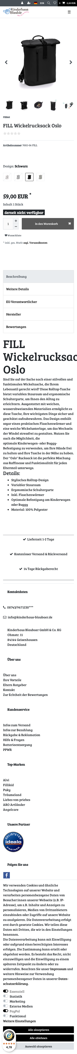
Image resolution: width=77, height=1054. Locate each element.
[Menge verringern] (16, 227)
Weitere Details (17, 289)
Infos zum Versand (16, 725)
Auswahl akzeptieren (38, 1046)
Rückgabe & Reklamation (21, 735)
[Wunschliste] (55, 3)
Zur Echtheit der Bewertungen (25, 694)
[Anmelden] (22, 3)
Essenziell (17, 991)
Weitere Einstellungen (19, 1021)
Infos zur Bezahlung (18, 730)
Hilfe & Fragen (13, 740)
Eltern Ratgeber (14, 685)
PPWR (7, 749)
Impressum (58, 969)
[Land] (36, 3)
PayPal (15, 1011)
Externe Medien (21, 1006)
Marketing (17, 1001)
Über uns (9, 675)
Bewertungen (16, 326)
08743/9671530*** (20, 607)
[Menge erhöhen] (16, 221)
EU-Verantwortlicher (21, 301)
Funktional (18, 1016)
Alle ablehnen (38, 1038)
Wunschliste (14, 235)
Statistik (16, 996)
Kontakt (9, 689)
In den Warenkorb (46, 224)
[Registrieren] (29, 3)
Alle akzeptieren (38, 1030)
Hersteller (13, 314)
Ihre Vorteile (12, 680)
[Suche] (49, 3)
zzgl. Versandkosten (35, 242)
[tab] (38, 276)
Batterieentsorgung (17, 744)
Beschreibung (16, 276)
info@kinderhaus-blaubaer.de (30, 617)
